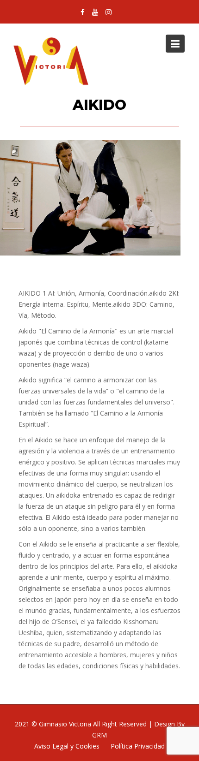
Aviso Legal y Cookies (67, 746)
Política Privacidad (138, 746)
